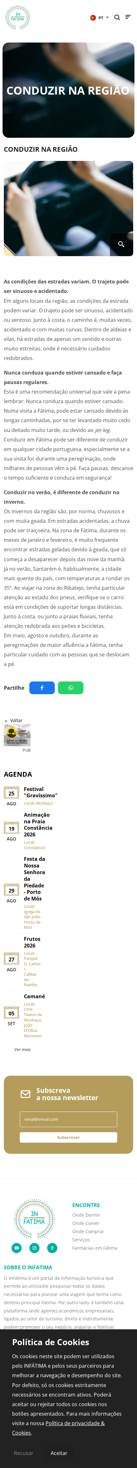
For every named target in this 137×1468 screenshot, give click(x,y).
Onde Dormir (86, 1215)
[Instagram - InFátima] (34, 1248)
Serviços (81, 1240)
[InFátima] (34, 1218)
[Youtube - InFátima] (16, 1248)
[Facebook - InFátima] (52, 1248)
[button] (99, 17)
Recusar (23, 1453)
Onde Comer (85, 1223)
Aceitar (59, 1453)
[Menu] (128, 18)
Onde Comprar (88, 1231)
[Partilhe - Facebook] (43, 687)
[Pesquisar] (119, 17)
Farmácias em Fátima (95, 1248)
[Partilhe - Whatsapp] (72, 687)
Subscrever (68, 1137)
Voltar (16, 720)
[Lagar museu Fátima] (17, 735)
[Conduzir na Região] (68, 208)
